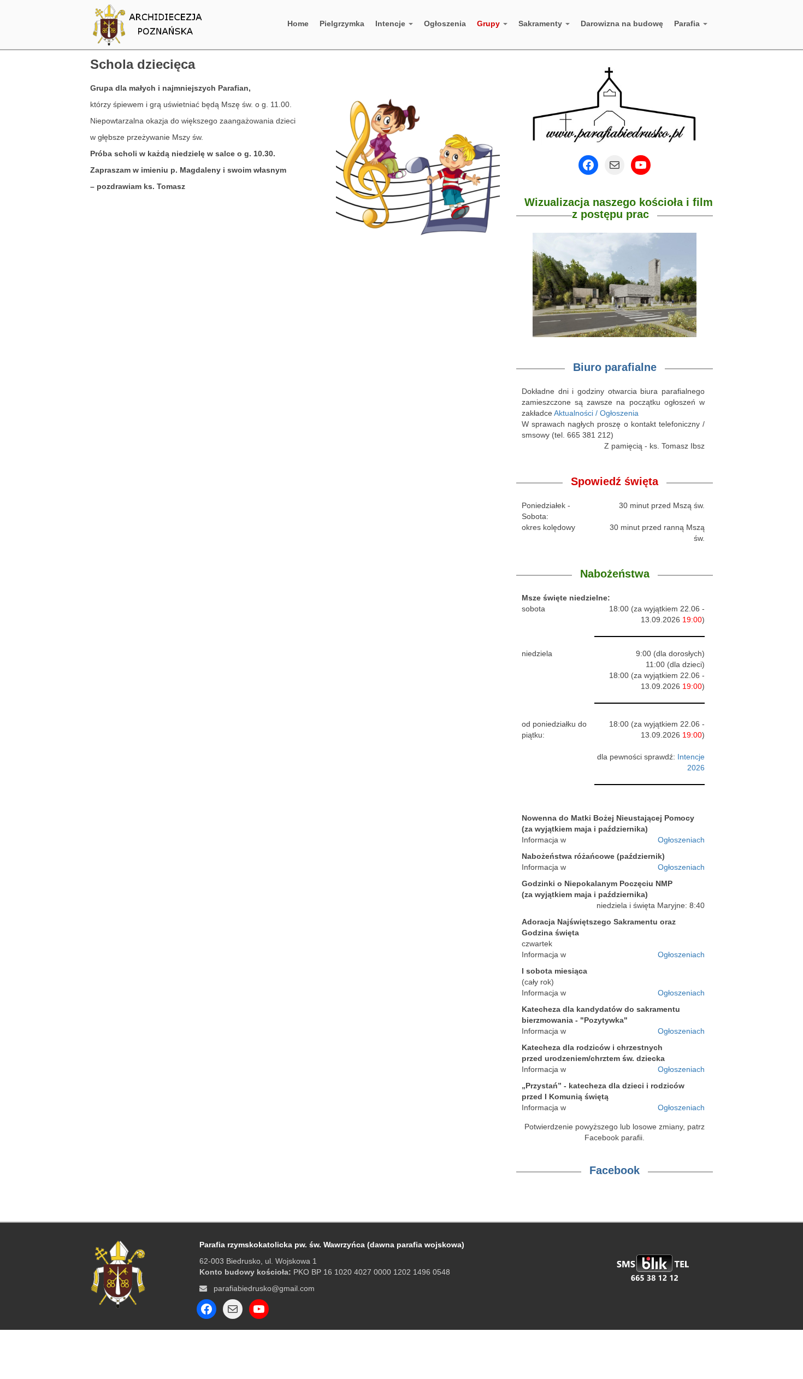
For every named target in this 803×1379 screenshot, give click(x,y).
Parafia (688, 23)
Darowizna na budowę (622, 23)
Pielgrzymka (342, 23)
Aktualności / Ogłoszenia (596, 413)
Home (298, 23)
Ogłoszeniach (681, 839)
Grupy (489, 23)
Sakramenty (541, 23)
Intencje (391, 23)
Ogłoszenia (445, 23)
